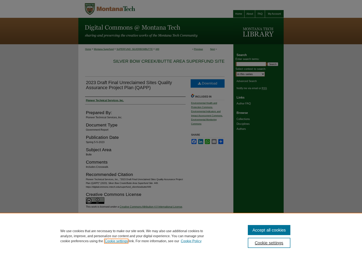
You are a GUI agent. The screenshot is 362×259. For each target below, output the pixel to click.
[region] (181, 236)
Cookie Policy (191, 241)
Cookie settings (116, 241)
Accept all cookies (269, 230)
